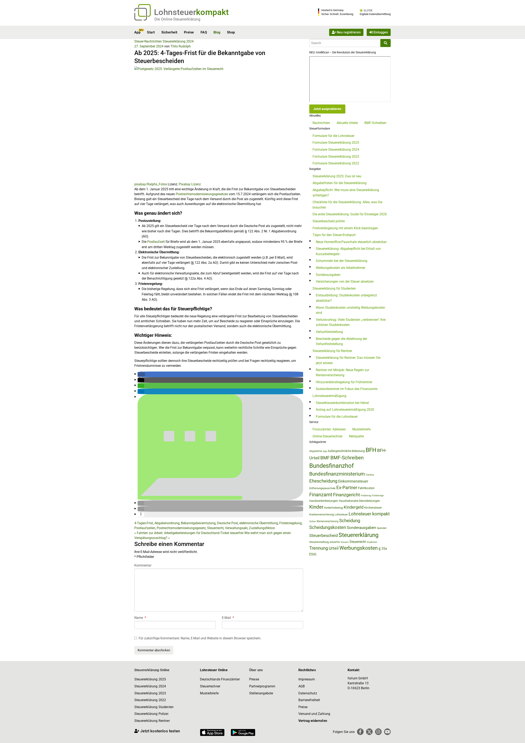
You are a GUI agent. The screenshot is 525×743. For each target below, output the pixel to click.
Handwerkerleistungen (323, 501)
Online (312, 521)
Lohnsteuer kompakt (369, 513)
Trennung (318, 548)
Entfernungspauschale (322, 488)
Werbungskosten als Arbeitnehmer (340, 268)
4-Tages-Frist (143, 523)
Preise (189, 32)
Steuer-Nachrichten (148, 41)
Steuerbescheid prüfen (329, 221)
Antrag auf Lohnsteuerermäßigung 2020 (345, 410)
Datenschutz (307, 693)
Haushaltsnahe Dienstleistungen (359, 500)
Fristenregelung (290, 523)
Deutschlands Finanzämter (220, 679)
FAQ (204, 32)
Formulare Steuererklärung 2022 (336, 163)
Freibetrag (366, 495)
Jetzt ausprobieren (327, 109)
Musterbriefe (361, 429)
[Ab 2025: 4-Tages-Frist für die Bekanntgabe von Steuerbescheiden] (218, 124)
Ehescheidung (323, 481)
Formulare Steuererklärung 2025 (336, 142)
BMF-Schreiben (375, 123)
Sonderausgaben (328, 275)
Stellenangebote (261, 693)
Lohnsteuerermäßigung (329, 396)
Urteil (334, 548)
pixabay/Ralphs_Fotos (150, 184)
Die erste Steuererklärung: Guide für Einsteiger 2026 (350, 214)
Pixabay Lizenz (190, 184)
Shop (231, 32)
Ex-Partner (346, 487)
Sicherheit (169, 32)
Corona (370, 474)
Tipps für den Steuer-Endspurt (334, 235)
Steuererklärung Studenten (153, 707)
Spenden (382, 528)
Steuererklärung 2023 (150, 693)
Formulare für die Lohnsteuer (333, 136)
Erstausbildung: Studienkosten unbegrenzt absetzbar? (346, 298)
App (137, 32)
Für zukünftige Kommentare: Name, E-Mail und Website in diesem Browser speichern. (200, 638)
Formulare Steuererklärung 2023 (336, 156)
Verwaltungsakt (236, 528)
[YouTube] (387, 731)
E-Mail (228, 618)
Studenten (372, 542)
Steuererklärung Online (152, 670)
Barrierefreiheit (309, 700)
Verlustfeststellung (329, 332)
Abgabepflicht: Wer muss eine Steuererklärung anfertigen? (346, 192)
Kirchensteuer (373, 507)
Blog (216, 32)
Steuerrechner (210, 686)
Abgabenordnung (166, 523)
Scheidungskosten (327, 527)
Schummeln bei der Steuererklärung (341, 261)
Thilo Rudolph (180, 46)
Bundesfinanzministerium (337, 474)
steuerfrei (335, 542)
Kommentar (142, 565)
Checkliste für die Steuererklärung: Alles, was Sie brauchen (347, 204)
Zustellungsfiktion (262, 528)
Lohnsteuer (341, 514)
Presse (254, 679)
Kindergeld (353, 507)
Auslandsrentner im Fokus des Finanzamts (347, 389)
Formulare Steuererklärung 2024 (336, 149)
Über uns (256, 670)
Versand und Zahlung (314, 714)
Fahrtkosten (366, 488)
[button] (141, 374)
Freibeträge (378, 495)
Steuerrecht (215, 528)
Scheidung (349, 520)
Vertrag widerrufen (312, 721)
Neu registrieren (348, 32)
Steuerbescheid (323, 535)
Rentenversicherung (327, 521)
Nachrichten (321, 123)
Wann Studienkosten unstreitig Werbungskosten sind (350, 310)
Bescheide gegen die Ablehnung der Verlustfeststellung (341, 341)
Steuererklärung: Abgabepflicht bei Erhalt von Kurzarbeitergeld (348, 251)
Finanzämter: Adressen (329, 429)
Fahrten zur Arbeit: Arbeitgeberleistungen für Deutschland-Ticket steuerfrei (188, 533)
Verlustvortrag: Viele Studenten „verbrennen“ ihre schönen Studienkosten (351, 322)
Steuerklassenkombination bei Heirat (342, 403)
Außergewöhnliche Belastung (346, 451)
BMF (325, 457)
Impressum (306, 679)
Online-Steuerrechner (327, 436)
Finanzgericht (346, 494)
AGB (301, 686)
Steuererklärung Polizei (151, 714)
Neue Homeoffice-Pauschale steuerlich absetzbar (351, 242)
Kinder (316, 507)
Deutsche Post (227, 523)
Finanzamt (320, 495)
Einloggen (380, 32)
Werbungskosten (358, 548)
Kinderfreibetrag (333, 507)
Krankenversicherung (321, 514)
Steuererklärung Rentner (152, 721)
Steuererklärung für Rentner (332, 351)
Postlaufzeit (156, 242)
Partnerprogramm (262, 686)
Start (151, 32)
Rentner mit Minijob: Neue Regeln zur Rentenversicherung (342, 372)
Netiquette (356, 436)
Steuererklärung (359, 535)
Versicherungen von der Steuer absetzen (345, 281)
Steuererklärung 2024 (178, 41)
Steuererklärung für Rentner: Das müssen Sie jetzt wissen (348, 360)
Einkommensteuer (353, 481)
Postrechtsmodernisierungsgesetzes (202, 194)
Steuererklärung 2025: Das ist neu (337, 176)
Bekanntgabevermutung (198, 523)
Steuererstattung (319, 541)
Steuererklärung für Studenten (334, 288)
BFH (371, 450)
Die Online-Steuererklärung (177, 19)
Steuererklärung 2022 (150, 700)
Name (140, 618)
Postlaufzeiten (144, 528)
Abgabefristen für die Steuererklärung (339, 183)
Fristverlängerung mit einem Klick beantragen (345, 228)
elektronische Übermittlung (258, 523)
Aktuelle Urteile (347, 123)
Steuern (345, 542)
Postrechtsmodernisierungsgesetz (181, 528)
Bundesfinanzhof (331, 465)
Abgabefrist (315, 451)
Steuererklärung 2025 (150, 679)
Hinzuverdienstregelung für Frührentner (344, 382)
